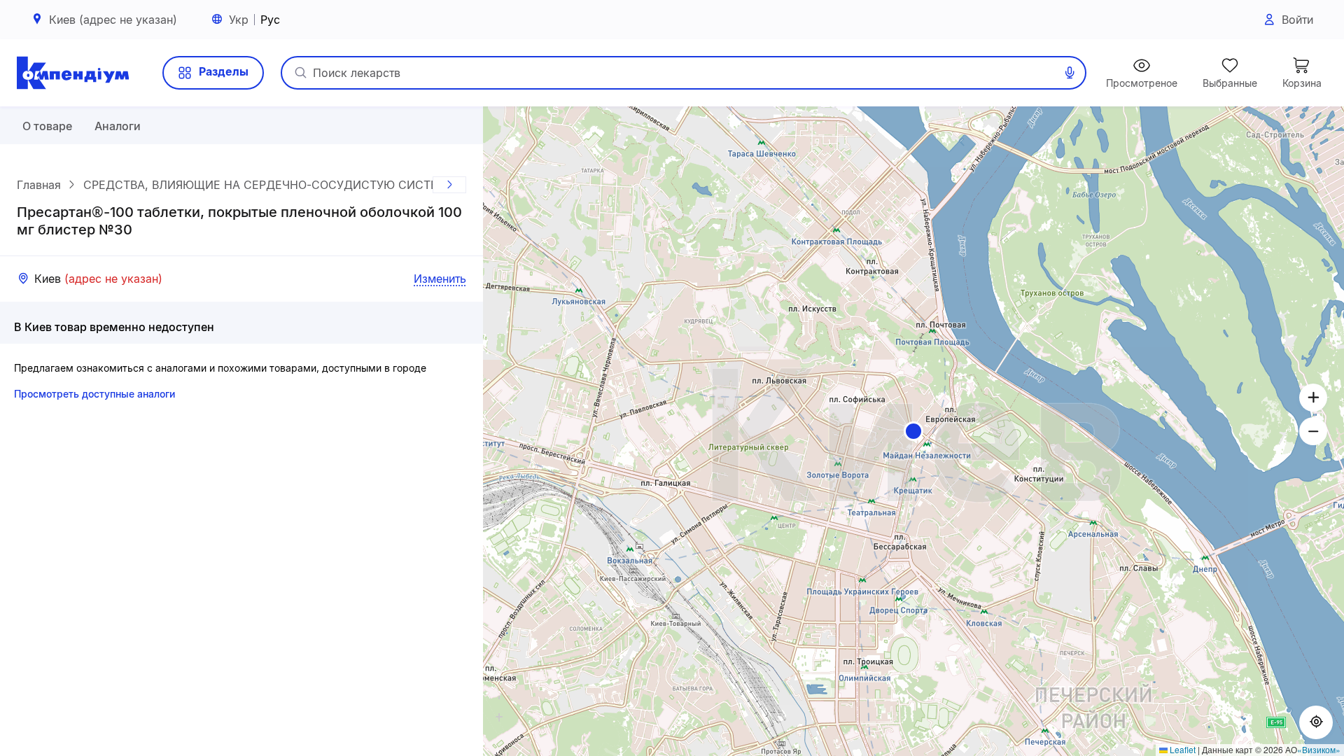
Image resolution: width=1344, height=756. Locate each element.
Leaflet (1182, 749)
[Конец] (449, 184)
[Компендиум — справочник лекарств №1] (73, 73)
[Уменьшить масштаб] (1313, 431)
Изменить (440, 279)
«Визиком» (1318, 749)
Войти (1297, 20)
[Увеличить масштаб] (1313, 398)
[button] (913, 431)
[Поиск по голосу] (1070, 73)
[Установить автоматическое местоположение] (1316, 722)
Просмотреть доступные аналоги (94, 394)
